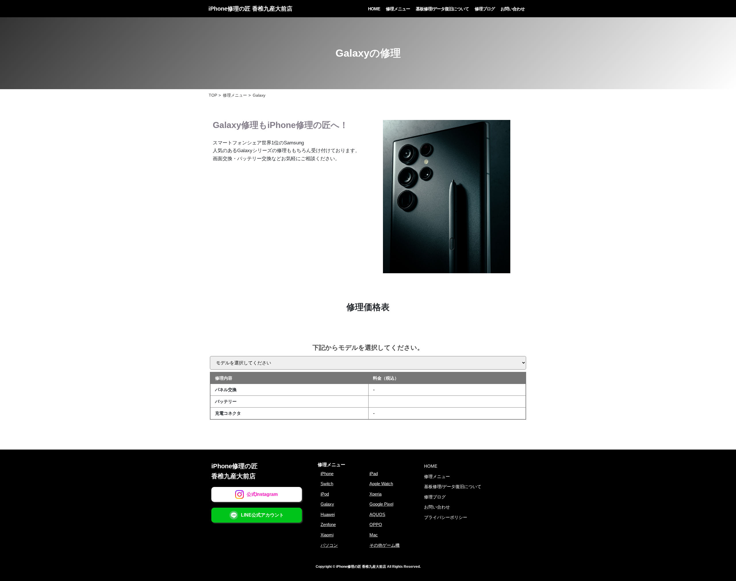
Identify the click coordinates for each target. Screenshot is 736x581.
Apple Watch (381, 483)
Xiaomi (327, 534)
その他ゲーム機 (384, 545)
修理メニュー (398, 8)
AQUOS (377, 514)
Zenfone (328, 524)
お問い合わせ (513, 8)
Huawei (328, 514)
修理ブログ (485, 8)
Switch (327, 483)
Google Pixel (381, 504)
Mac (373, 534)
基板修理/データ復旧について (442, 8)
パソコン (329, 545)
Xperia (375, 494)
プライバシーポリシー (445, 517)
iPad (373, 473)
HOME (374, 8)
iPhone (327, 473)
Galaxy (327, 504)
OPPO (375, 524)
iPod (325, 494)
